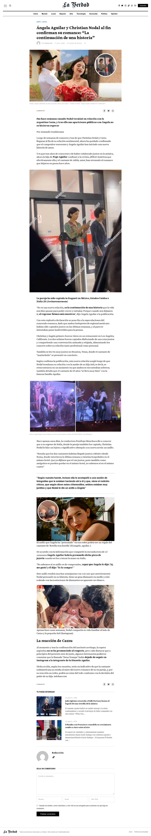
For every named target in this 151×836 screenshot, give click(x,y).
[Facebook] (119, 5)
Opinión (114, 13)
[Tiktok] (128, 5)
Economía (93, 13)
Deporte (62, 13)
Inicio (36, 13)
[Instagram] (125, 5)
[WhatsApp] (131, 5)
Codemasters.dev (63, 832)
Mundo (44, 13)
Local (53, 13)
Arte (71, 13)
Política (104, 13)
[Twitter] (122, 5)
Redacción (48, 43)
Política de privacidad (141, 832)
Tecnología (81, 13)
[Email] (135, 5)
